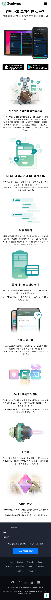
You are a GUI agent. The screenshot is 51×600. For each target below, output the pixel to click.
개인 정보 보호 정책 (32, 592)
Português (20, 566)
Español (41, 562)
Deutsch (9, 562)
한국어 (31, 566)
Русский (41, 566)
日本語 (30, 571)
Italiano (9, 566)
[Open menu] (46, 3)
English (20, 562)
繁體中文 (21, 571)
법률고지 (21, 592)
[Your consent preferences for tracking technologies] (46, 595)
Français (30, 562)
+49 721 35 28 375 (27, 551)
